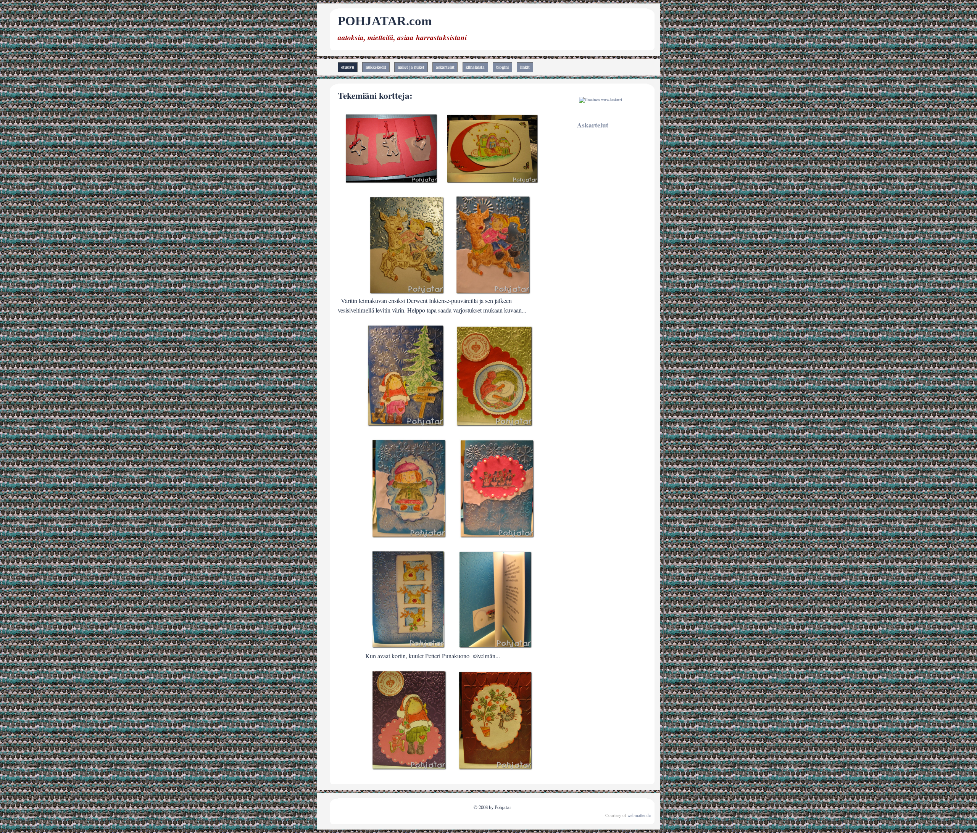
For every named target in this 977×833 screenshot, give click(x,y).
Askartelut (592, 125)
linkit (525, 67)
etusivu (347, 67)
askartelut (445, 67)
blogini (502, 67)
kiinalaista (475, 67)
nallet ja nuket (411, 67)
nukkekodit (376, 67)
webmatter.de (639, 815)
